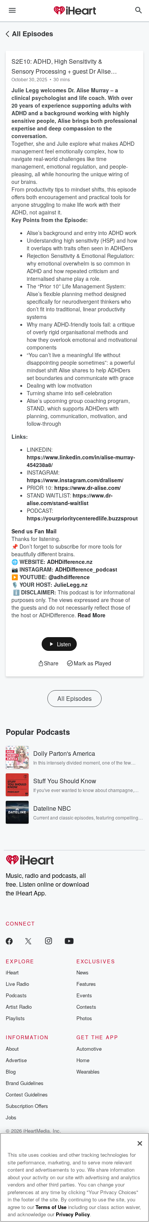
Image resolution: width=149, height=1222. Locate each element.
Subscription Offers (27, 1105)
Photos (84, 1018)
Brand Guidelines (25, 1083)
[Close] (139, 1143)
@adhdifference (69, 577)
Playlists (15, 1018)
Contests (86, 1006)
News (82, 972)
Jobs (11, 1117)
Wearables (88, 1071)
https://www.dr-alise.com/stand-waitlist (70, 499)
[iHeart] (74, 11)
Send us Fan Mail (34, 531)
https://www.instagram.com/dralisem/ (75, 480)
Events (84, 995)
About (12, 1048)
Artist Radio (19, 1006)
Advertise (16, 1060)
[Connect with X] (28, 941)
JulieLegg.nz (70, 584)
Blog (11, 1071)
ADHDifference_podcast (86, 569)
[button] (59, 644)
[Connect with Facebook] (9, 941)
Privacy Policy (73, 1214)
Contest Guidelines (27, 1094)
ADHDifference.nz (69, 561)
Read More (91, 615)
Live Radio (17, 983)
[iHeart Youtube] (69, 941)
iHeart (12, 972)
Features (86, 983)
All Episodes (32, 34)
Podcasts (16, 995)
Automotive (89, 1048)
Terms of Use (51, 1207)
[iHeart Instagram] (48, 941)
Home (82, 1060)
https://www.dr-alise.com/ (87, 487)
